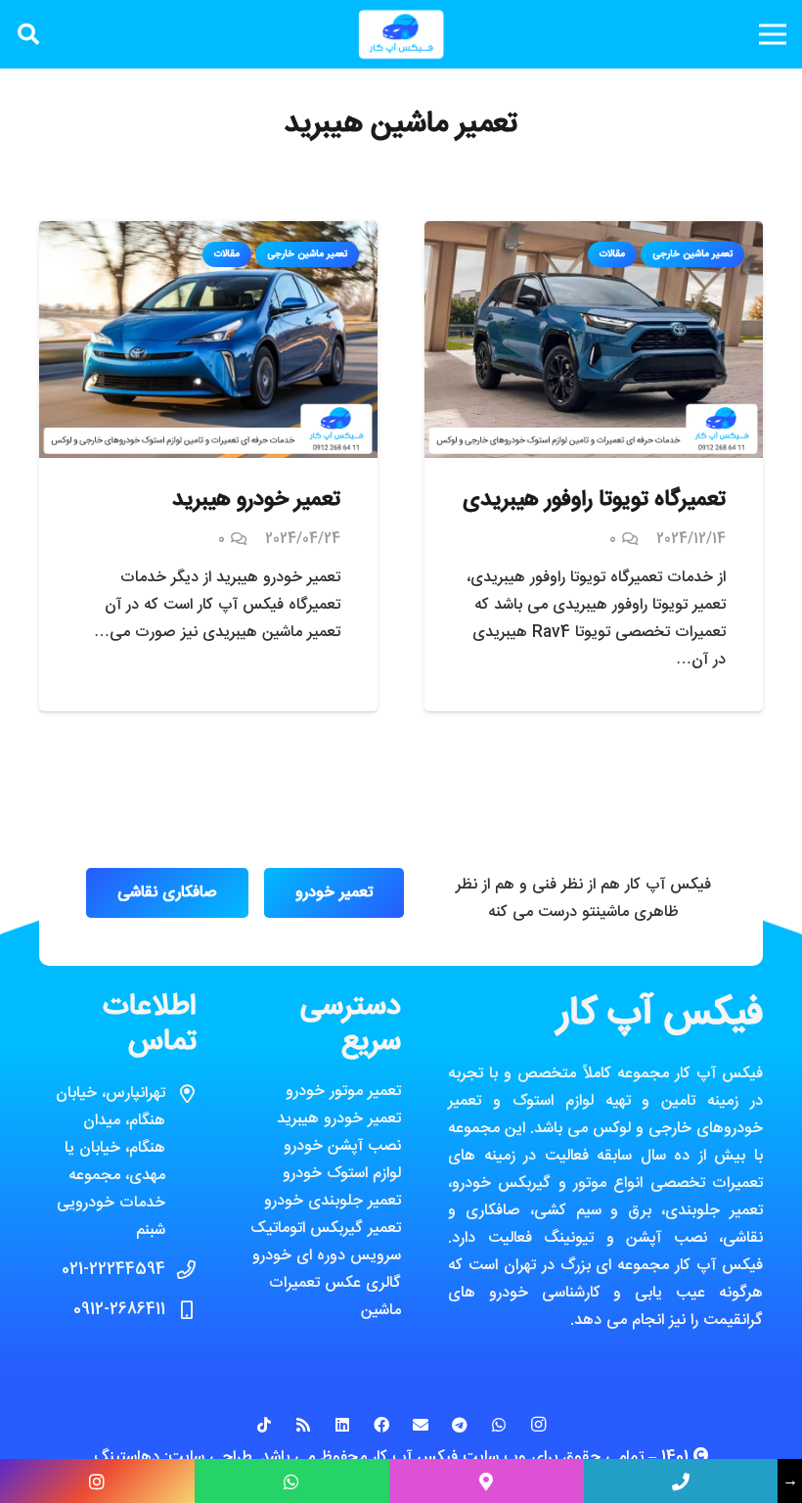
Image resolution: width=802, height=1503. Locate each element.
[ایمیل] (420, 1424)
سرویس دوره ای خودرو (326, 1256)
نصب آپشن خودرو (342, 1146)
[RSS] (303, 1424)
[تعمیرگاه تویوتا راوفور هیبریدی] (593, 234)
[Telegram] (459, 1424)
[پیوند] (401, 34)
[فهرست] (772, 34)
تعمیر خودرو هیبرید (256, 500)
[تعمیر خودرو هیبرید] (208, 234)
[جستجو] (28, 35)
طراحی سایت (210, 1457)
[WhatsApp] (498, 1424)
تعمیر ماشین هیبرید (401, 125)
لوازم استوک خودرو (342, 1174)
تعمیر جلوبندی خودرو (332, 1201)
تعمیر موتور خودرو (343, 1091)
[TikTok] (264, 1424)
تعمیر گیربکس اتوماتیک (325, 1228)
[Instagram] (537, 1424)
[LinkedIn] (342, 1424)
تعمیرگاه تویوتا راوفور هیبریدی (594, 500)
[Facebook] (381, 1424)
